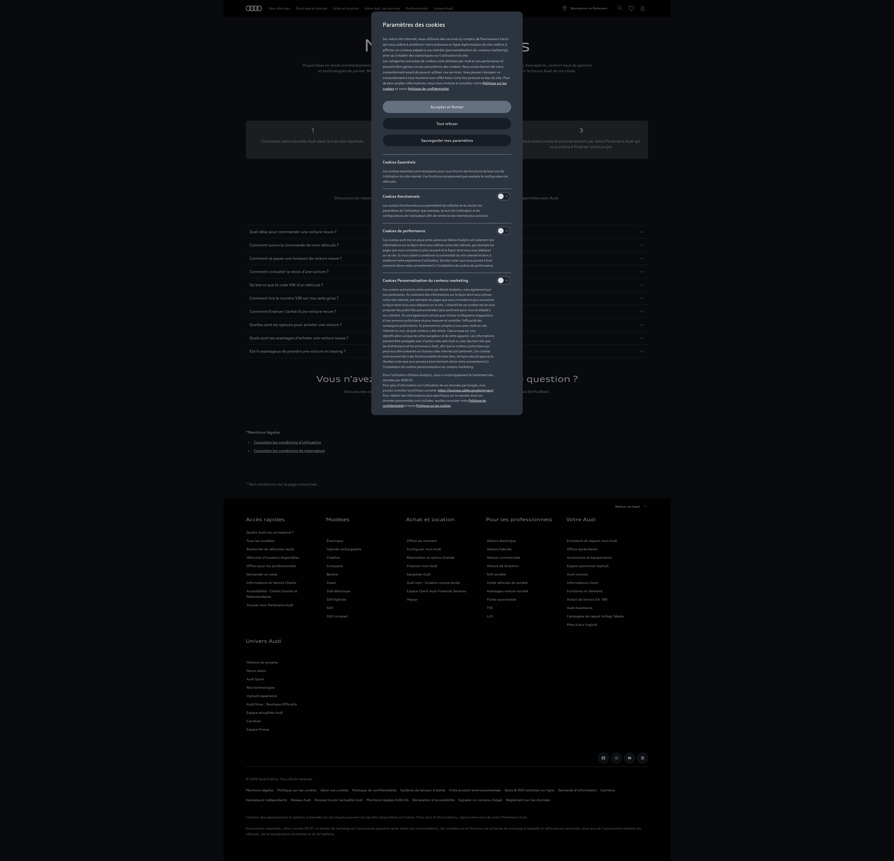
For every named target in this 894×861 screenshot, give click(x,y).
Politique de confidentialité (428, 89)
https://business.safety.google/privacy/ (466, 390)
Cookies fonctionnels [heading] (401, 196)
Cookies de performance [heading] (404, 230)
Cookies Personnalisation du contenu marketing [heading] (425, 280)
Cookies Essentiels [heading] (399, 162)
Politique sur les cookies (433, 406)
